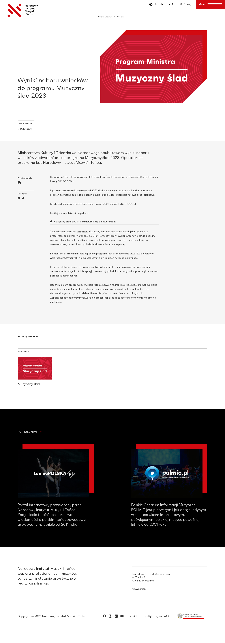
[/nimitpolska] (110, 616)
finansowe (119, 177)
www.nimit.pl (139, 589)
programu (82, 231)
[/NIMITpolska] (104, 616)
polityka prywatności (157, 616)
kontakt (134, 616)
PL (173, 4)
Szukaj (187, 4)
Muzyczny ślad (29, 384)
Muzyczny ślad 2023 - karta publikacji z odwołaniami (85, 221)
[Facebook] (19, 198)
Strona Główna (105, 17)
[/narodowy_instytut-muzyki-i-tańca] (116, 616)
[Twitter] (23, 198)
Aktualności (122, 17)
